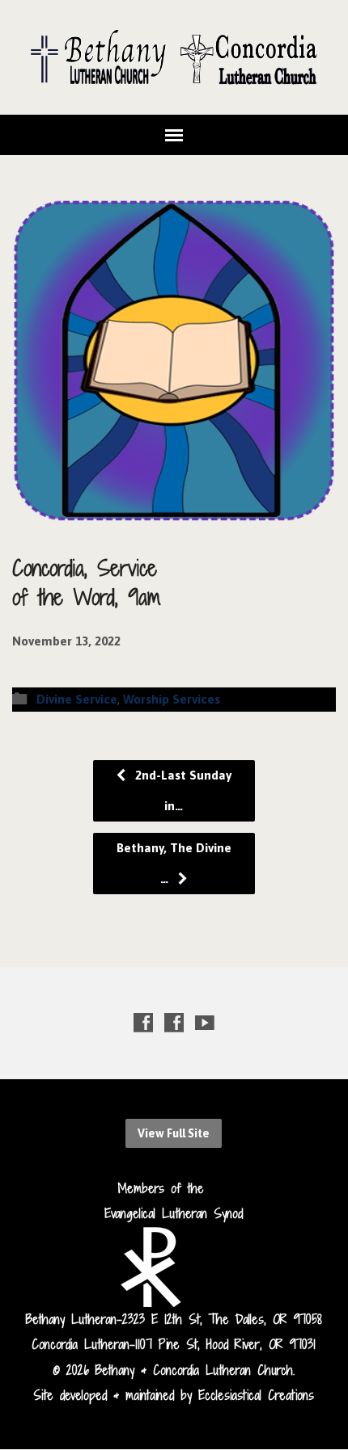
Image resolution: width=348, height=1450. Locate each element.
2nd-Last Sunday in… (181, 790)
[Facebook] (143, 1022)
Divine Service (76, 699)
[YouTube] (204, 1022)
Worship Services (171, 699)
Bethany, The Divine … (174, 863)
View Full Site (174, 1133)
